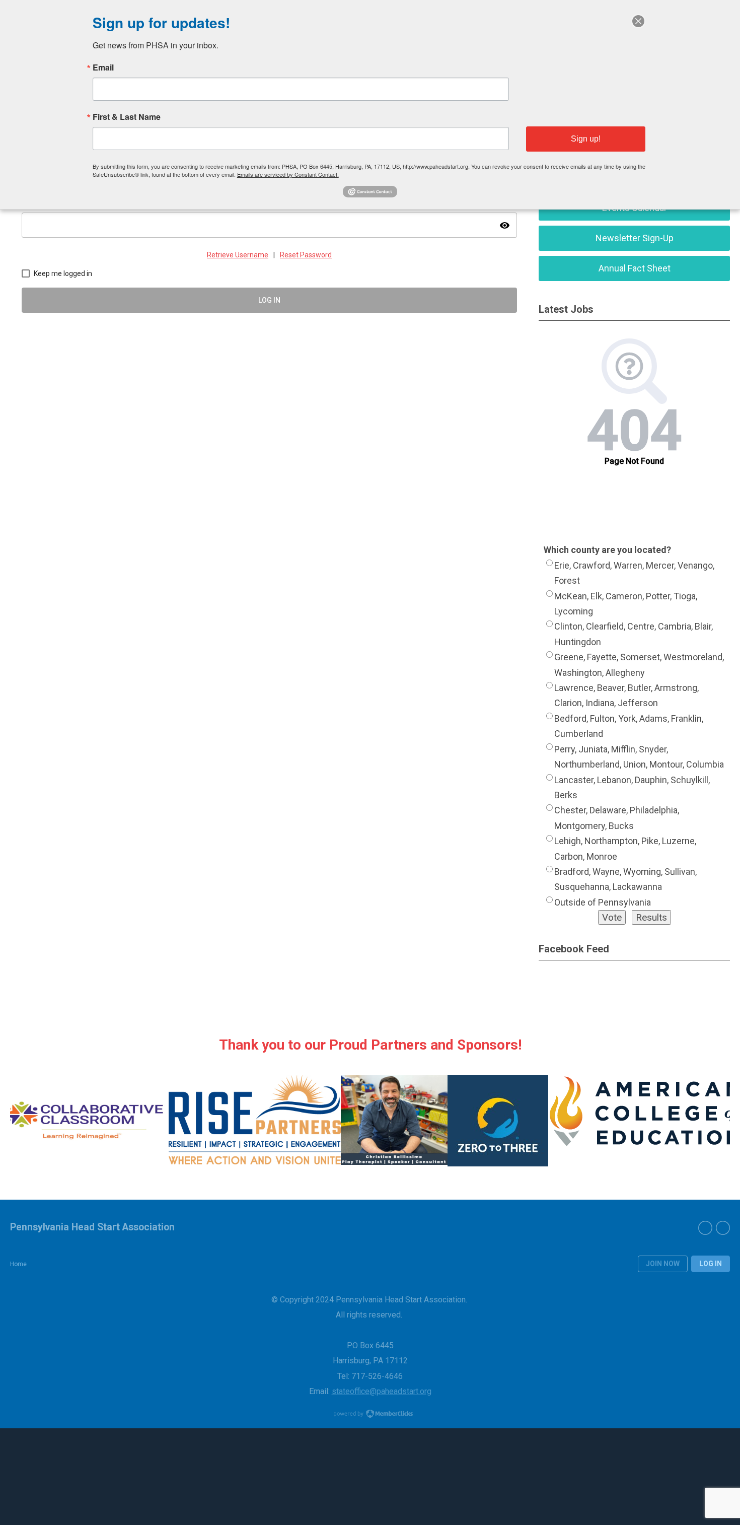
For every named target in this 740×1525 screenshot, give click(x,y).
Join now (663, 1264)
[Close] (638, 21)
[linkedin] (723, 1228)
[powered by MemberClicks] (370, 1414)
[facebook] (705, 1228)
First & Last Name (127, 117)
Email (103, 67)
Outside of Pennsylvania (602, 902)
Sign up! (586, 138)
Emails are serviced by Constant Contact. (288, 174)
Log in (710, 1264)
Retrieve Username (237, 255)
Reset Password (306, 255)
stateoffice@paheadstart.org (381, 1391)
